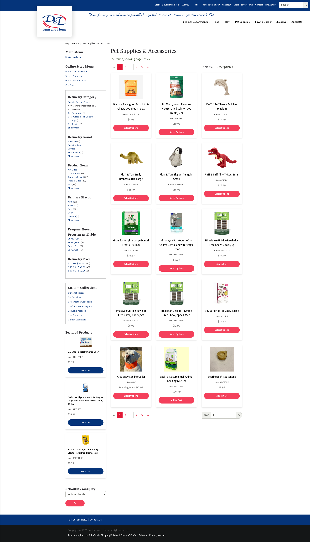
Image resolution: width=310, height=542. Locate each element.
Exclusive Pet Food (77, 310)
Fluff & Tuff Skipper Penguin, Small (176, 176)
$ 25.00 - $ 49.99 (76, 267)
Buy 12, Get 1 (74, 242)
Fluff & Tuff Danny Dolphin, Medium (222, 106)
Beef (70, 209)
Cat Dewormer (75, 113)
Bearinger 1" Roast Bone (222, 376)
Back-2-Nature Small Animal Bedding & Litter (176, 379)
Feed (216, 21)
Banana (71, 205)
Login (236, 5)
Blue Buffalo (74, 152)
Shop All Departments (195, 21)
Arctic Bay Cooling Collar (131, 376)
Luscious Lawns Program (80, 306)
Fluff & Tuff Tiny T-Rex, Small (222, 174)
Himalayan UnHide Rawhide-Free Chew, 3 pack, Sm (131, 313)
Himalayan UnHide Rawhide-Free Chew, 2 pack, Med (176, 313)
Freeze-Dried (74, 180)
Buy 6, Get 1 (74, 246)
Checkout (226, 5)
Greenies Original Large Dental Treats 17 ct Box (131, 242)
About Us (296, 21)
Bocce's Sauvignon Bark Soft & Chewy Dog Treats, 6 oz (131, 106)
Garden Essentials (77, 319)
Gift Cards (70, 85)
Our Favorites (74, 297)
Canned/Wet (74, 173)
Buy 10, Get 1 (74, 238)
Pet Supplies (242, 21)
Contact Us (96, 519)
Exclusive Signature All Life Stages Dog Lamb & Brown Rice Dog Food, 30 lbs (85, 400)
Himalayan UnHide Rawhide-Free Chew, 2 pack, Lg (221, 242)
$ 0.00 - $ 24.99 (76, 263)
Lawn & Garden (263, 21)
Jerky (70, 184)
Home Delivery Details (76, 80)
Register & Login (73, 57)
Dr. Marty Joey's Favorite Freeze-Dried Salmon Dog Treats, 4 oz (176, 109)
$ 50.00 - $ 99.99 (77, 270)
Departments (72, 43)
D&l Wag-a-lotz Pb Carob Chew (83, 352)
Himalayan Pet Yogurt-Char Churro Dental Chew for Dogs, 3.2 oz (176, 245)
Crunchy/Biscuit (76, 177)
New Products (75, 315)
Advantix (72, 141)
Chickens (280, 21)
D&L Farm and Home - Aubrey (175, 5)
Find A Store (270, 5)
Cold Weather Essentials (80, 301)
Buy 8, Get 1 (73, 250)
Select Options (131, 128)
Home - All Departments (77, 71)
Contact (259, 5)
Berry (70, 212)
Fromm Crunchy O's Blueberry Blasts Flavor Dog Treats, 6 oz (83, 451)
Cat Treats (73, 124)
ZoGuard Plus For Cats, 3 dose (222, 310)
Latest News (247, 5)
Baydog (71, 148)
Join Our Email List (77, 519)
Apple (71, 201)
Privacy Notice (157, 535)
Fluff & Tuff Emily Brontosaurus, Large (131, 176)
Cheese (72, 216)
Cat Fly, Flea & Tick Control (80, 116)
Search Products (73, 76)
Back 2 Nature (75, 145)
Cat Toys (72, 120)
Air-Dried (72, 169)
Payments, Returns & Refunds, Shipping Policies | (94, 535)
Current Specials (76, 293)
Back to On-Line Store (79, 102)
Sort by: (208, 67)
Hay (227, 21)
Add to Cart (85, 370)
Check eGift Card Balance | (135, 535)
